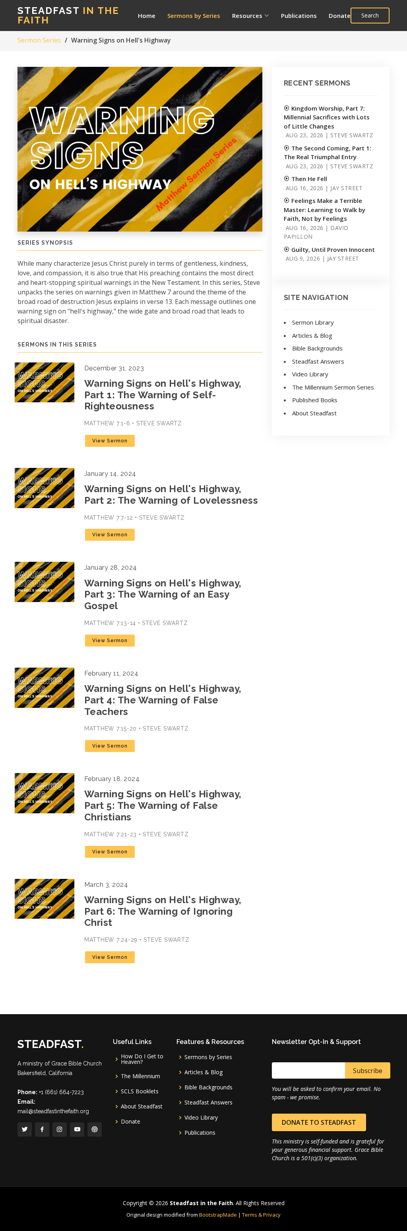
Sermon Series (39, 40)
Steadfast (68, 15)
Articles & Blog (312, 335)
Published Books (314, 400)
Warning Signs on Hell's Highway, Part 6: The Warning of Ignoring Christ (163, 911)
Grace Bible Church (76, 1063)
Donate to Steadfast (319, 1122)
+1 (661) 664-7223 (61, 1092)
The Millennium (140, 1076)
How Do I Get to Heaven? (142, 1059)
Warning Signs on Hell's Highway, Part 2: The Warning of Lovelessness (171, 494)
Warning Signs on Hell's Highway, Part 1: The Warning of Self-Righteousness (163, 395)
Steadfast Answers (318, 361)
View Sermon (110, 441)
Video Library (310, 374)
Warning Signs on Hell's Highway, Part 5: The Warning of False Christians (163, 805)
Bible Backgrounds (317, 348)
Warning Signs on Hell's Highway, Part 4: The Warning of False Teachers (163, 700)
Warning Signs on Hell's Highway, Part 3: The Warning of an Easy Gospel (163, 594)
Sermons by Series (193, 15)
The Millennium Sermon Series (333, 387)
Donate (340, 15)
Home (146, 15)
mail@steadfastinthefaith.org (53, 1111)
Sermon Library (313, 322)
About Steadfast (314, 413)
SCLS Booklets (140, 1091)
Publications (299, 15)
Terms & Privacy (261, 1214)
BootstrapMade (218, 1214)
